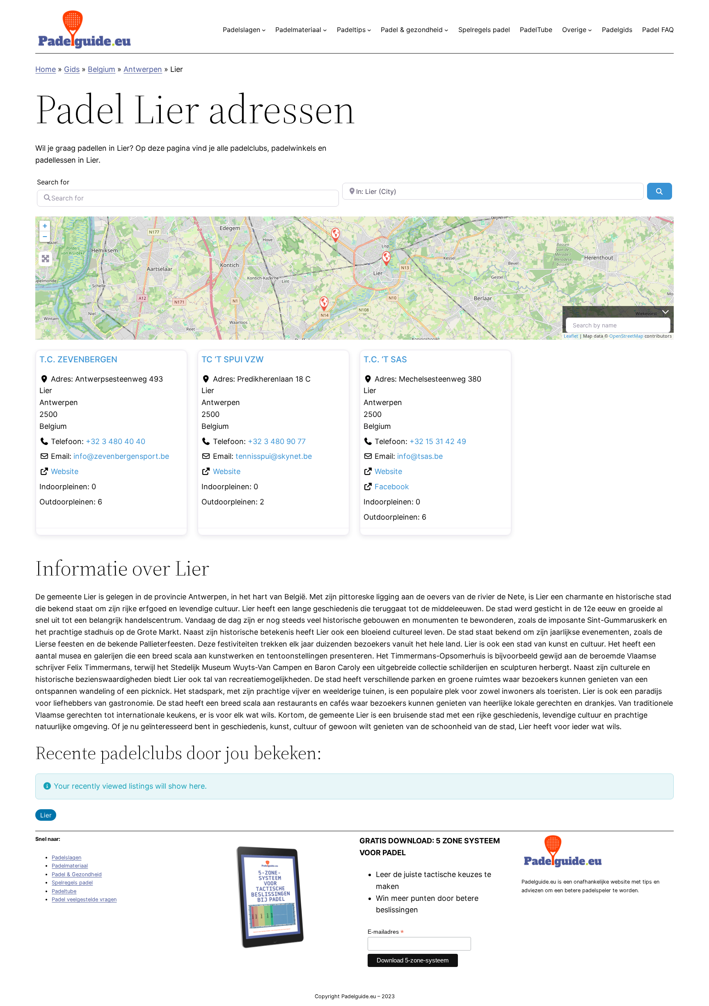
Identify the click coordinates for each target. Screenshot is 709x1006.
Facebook (392, 486)
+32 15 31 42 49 (437, 441)
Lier (46, 815)
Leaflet (571, 336)
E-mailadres (386, 932)
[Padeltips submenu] (369, 30)
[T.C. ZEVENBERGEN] (335, 235)
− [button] (45, 236)
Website (64, 471)
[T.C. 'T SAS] (323, 303)
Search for (53, 182)
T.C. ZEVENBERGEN (78, 359)
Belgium (101, 69)
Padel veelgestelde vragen (84, 899)
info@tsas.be (420, 456)
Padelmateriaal (70, 866)
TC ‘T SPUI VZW (232, 359)
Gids (72, 69)
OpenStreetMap (626, 336)
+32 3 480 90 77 (277, 441)
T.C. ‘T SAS (385, 359)
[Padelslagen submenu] (264, 30)
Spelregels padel (72, 882)
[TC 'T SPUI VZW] (386, 258)
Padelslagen (66, 857)
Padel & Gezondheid (77, 874)
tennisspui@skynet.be (274, 456)
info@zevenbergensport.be (121, 456)
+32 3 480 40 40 (115, 441)
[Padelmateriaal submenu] (325, 30)
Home (45, 69)
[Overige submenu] (590, 30)
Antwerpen (143, 69)
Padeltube (64, 891)
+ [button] (45, 225)
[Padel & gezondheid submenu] (446, 30)
